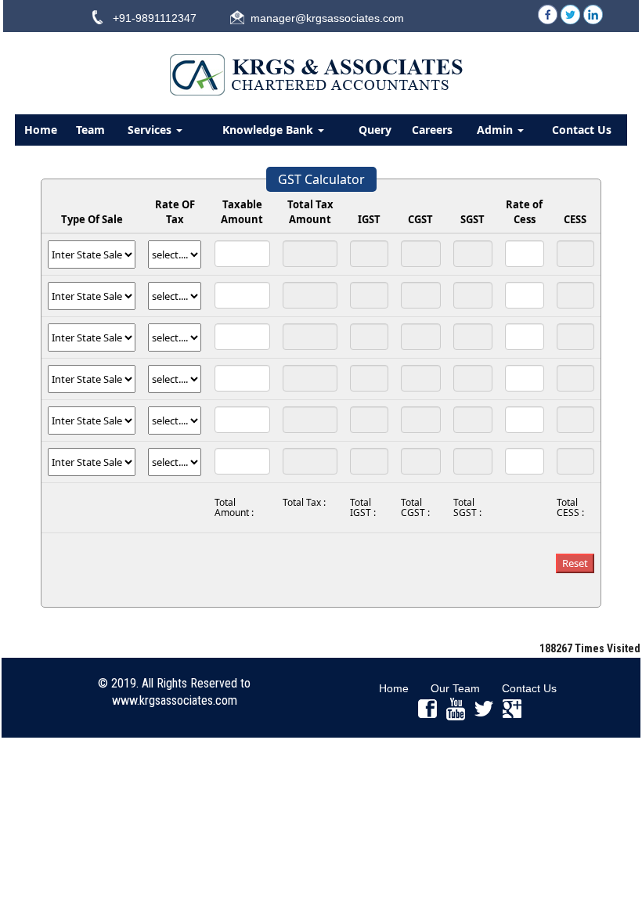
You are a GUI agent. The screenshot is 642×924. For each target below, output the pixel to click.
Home (40, 129)
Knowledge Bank (269, 129)
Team (90, 129)
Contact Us (581, 129)
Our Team (455, 688)
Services (151, 129)
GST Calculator (321, 179)
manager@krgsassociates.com (327, 18)
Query (375, 129)
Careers (432, 129)
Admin (496, 129)
